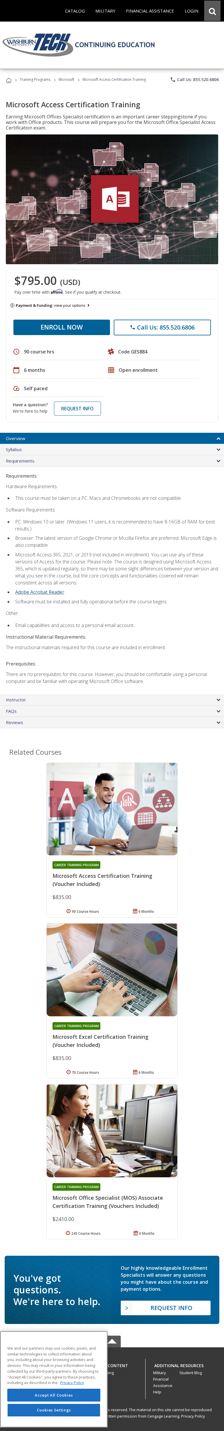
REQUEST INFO (77, 408)
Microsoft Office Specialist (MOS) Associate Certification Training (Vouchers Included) (107, 1201)
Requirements (20, 461)
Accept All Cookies (54, 1395)
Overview (15, 438)
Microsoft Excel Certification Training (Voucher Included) (100, 1040)
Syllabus (14, 449)
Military (159, 1372)
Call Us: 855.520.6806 (194, 80)
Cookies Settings (54, 1410)
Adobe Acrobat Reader (39, 592)
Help (157, 1392)
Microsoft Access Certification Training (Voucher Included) (102, 879)
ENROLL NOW (62, 327)
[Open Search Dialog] (212, 11)
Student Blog (190, 1372)
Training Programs (35, 79)
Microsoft (66, 79)
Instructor (16, 700)
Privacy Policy (193, 1416)
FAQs (11, 711)
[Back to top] (112, 1364)
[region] (54, 1379)
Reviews (14, 722)
